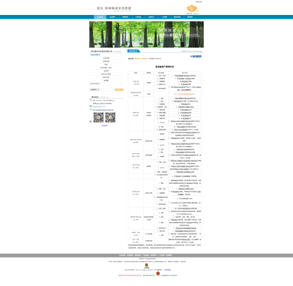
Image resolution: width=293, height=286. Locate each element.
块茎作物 (106, 61)
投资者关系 (177, 17)
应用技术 (151, 17)
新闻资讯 (125, 17)
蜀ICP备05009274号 (149, 275)
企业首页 (100, 17)
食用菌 (106, 80)
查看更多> (105, 125)
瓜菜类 (106, 71)
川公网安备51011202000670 (169, 275)
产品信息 (138, 17)
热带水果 (106, 77)
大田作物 (106, 58)
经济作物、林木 (106, 68)
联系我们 (189, 17)
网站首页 (137, 58)
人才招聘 (163, 17)
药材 (106, 64)
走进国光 (112, 17)
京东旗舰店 (167, 270)
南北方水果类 (106, 74)
